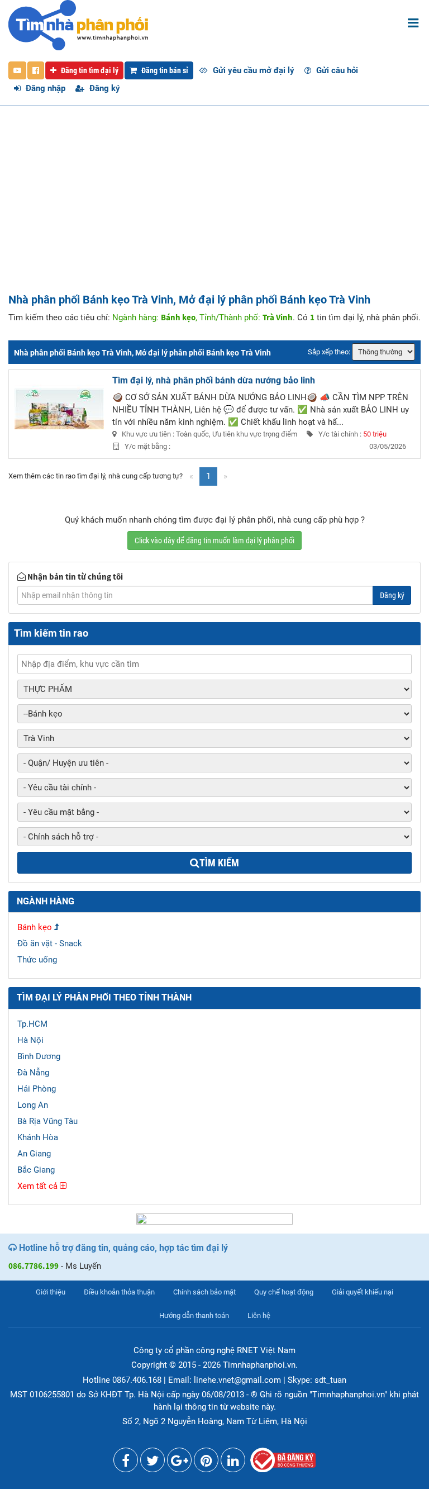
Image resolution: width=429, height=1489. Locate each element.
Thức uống (37, 960)
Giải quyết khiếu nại (362, 1292)
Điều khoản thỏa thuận (119, 1292)
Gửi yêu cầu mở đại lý (252, 70)
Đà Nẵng (33, 1073)
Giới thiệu (50, 1292)
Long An (32, 1105)
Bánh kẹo (34, 927)
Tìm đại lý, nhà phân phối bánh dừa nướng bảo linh (213, 380)
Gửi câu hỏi (336, 70)
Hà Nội (30, 1040)
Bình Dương (38, 1056)
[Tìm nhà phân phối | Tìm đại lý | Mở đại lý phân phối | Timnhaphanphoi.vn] (78, 25)
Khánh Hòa (37, 1137)
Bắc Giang (36, 1170)
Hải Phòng (36, 1089)
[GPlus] (179, 1463)
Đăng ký (103, 88)
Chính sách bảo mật (204, 1292)
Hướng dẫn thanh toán (194, 1315)
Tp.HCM (32, 1024)
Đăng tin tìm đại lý (88, 70)
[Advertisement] (214, 209)
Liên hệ (258, 1315)
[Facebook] (125, 1463)
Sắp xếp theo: (329, 352)
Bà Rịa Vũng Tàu (47, 1121)
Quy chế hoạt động (283, 1292)
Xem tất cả (38, 1186)
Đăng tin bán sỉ (164, 70)
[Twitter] (152, 1463)
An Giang (34, 1154)
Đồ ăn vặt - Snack (49, 943)
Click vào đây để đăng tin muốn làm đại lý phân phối (214, 540)
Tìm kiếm (219, 863)
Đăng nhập (44, 88)
